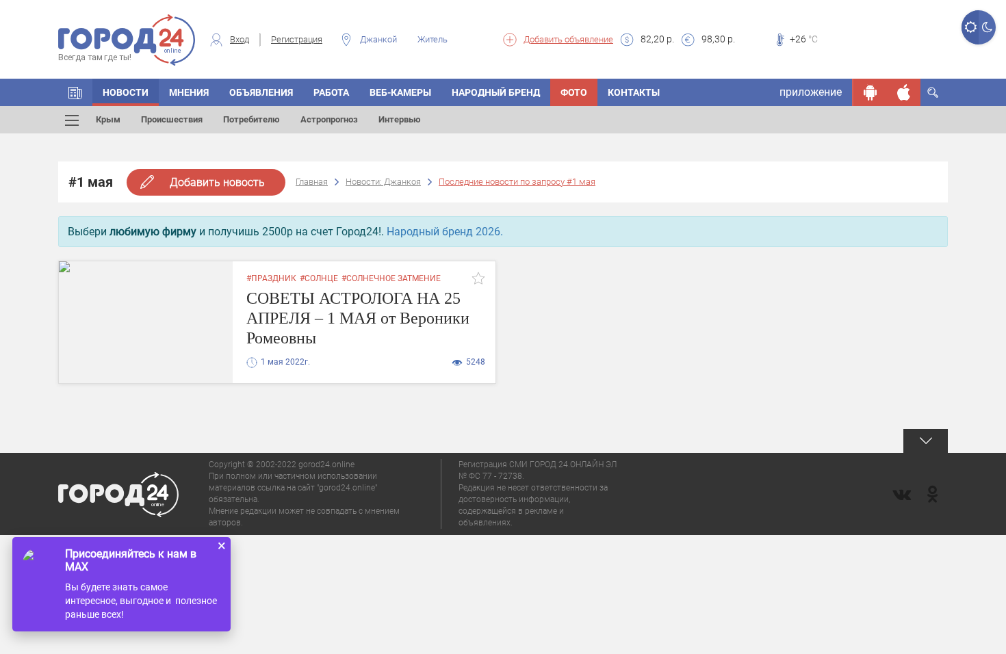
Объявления (261, 92)
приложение (810, 92)
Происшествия (172, 119)
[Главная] (75, 92)
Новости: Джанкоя (383, 181)
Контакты (634, 92)
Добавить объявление (568, 39)
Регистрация (296, 39)
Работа (331, 92)
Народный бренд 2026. (445, 231)
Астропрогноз (329, 119)
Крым (108, 119)
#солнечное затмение (391, 278)
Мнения (189, 92)
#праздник (271, 278)
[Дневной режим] (970, 27)
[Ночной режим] (987, 27)
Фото (573, 92)
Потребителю (251, 119)
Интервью (399, 119)
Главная (312, 181)
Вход (239, 39)
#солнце (319, 278)
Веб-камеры (400, 92)
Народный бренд (496, 92)
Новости (126, 92)
